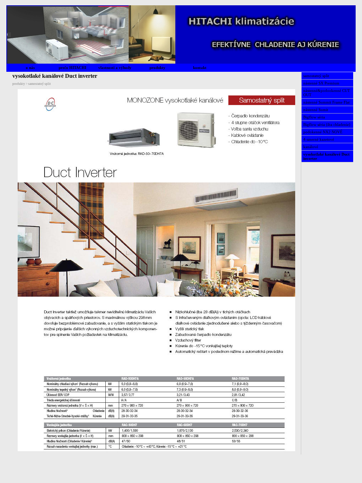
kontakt (199, 67)
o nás (30, 67)
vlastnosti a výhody (115, 67)
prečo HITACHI (72, 67)
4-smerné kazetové (318, 139)
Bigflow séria (314, 117)
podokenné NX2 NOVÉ (323, 132)
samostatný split (316, 76)
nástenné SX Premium (321, 83)
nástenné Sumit (315, 109)
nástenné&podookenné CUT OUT (326, 92)
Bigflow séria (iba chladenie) (326, 124)
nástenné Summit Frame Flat (326, 102)
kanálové (310, 147)
